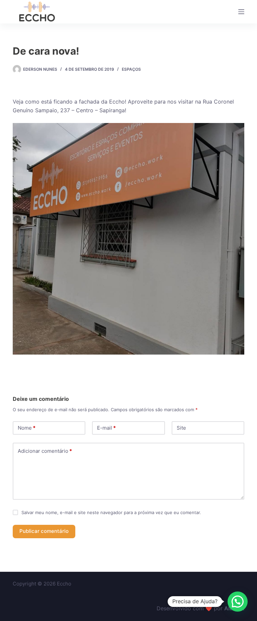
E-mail (106, 428)
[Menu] (241, 12)
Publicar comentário (44, 531)
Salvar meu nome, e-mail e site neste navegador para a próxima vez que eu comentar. (111, 512)
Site (181, 428)
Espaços (131, 69)
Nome (26, 428)
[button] (238, 602)
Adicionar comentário (45, 451)
